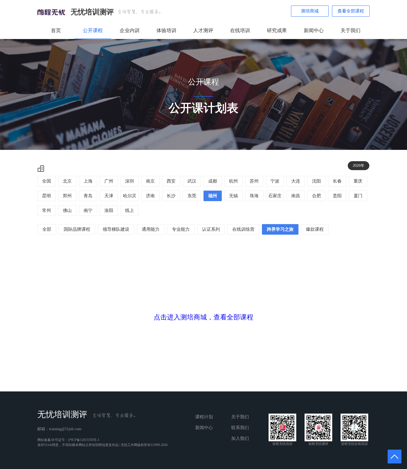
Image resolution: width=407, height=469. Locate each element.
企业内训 (130, 30)
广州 (108, 181)
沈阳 (316, 181)
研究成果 (277, 30)
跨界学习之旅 (280, 229)
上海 (88, 181)
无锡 (233, 195)
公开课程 (93, 30)
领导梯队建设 (116, 229)
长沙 (171, 195)
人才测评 (203, 30)
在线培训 (240, 30)
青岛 (88, 195)
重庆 (358, 181)
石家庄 (275, 195)
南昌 (295, 195)
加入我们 (240, 438)
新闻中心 (314, 30)
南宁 (88, 210)
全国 (46, 181)
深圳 (129, 181)
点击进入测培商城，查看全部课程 (203, 317)
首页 (56, 30)
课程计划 (204, 416)
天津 (108, 195)
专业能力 (181, 229)
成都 (212, 181)
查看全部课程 (351, 11)
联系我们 (240, 427)
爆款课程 (315, 229)
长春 (337, 181)
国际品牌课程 (77, 229)
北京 (67, 181)
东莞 (191, 195)
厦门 (358, 195)
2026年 (358, 165)
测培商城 (310, 11)
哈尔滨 (129, 195)
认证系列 (211, 229)
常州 (46, 210)
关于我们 (350, 30)
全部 (46, 229)
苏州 (254, 181)
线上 (129, 210)
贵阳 (337, 195)
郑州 (67, 195)
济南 (150, 195)
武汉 (191, 181)
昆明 (46, 195)
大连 (295, 181)
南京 (150, 181)
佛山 (67, 210)
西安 (171, 181)
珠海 (254, 195)
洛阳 (108, 210)
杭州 (233, 181)
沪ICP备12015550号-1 (83, 440)
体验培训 (166, 30)
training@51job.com (65, 429)
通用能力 (150, 229)
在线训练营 (243, 229)
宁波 (275, 181)
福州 (212, 195)
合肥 (316, 195)
